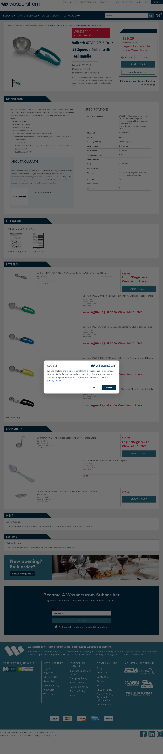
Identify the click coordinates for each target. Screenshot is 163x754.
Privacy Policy (54, 381)
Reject (94, 387)
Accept (109, 387)
